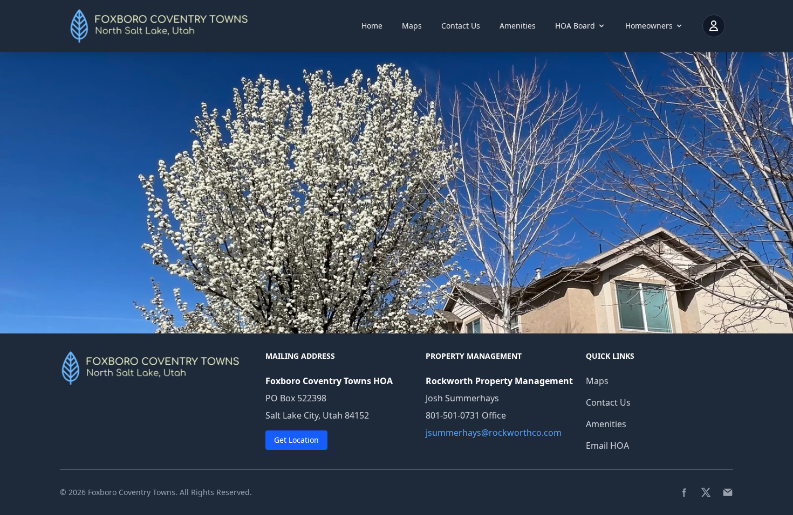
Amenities (518, 25)
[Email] (727, 492)
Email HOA (607, 445)
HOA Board (575, 25)
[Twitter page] (706, 492)
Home (371, 25)
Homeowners (649, 25)
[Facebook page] (684, 492)
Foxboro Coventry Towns (131, 492)
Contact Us (460, 25)
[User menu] (713, 26)
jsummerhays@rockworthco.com (494, 433)
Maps (412, 25)
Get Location (296, 440)
